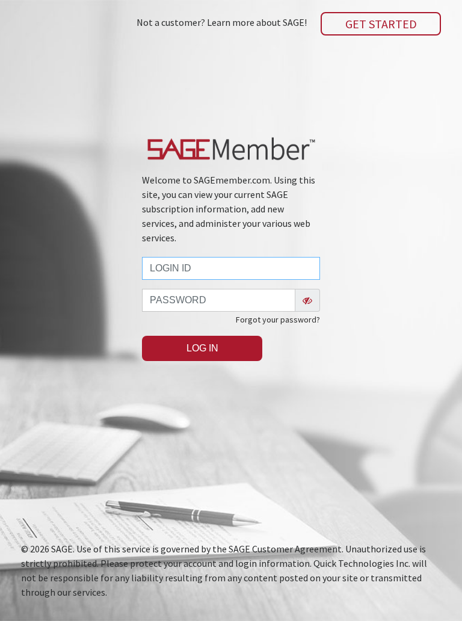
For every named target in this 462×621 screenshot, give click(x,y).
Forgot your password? (278, 319)
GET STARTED (381, 23)
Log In (202, 348)
